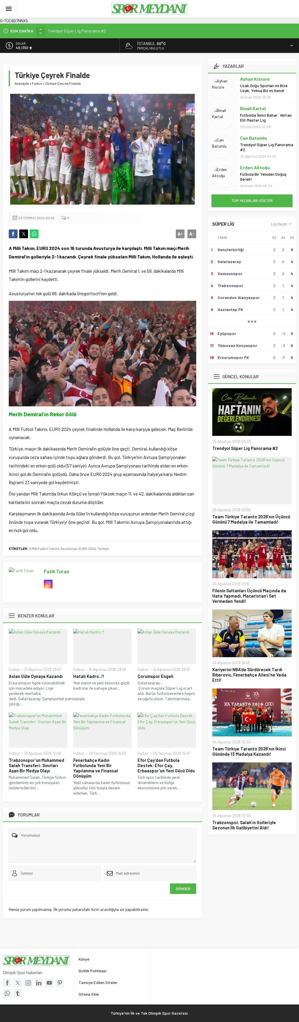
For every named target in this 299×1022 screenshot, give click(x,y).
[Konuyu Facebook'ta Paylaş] (13, 233)
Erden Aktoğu (255, 167)
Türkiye (103, 548)
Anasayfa (22, 83)
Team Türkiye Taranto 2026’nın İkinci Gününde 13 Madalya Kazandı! (249, 751)
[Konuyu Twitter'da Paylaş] (23, 233)
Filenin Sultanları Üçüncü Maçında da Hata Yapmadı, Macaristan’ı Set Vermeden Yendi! (249, 596)
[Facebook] (7, 982)
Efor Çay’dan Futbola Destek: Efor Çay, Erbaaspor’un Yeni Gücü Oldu (166, 765)
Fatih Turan (56, 571)
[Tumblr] (17, 993)
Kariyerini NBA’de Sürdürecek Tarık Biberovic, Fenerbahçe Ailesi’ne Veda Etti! (249, 675)
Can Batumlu (253, 138)
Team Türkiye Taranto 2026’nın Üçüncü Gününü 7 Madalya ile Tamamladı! (251, 519)
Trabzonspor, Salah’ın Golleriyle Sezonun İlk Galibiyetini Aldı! (244, 825)
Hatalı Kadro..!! (88, 676)
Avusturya (69, 548)
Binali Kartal (253, 108)
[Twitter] (17, 982)
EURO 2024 (87, 548)
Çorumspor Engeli (155, 676)
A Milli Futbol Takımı (44, 548)
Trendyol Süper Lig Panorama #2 (77, 30)
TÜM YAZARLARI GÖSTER (252, 200)
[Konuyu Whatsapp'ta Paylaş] (34, 233)
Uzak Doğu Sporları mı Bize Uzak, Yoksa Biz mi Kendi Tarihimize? (264, 90)
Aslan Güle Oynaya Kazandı (36, 676)
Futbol (37, 83)
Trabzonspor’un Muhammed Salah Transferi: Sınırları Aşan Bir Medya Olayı (36, 765)
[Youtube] (49, 982)
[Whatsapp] (7, 993)
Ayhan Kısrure (255, 79)
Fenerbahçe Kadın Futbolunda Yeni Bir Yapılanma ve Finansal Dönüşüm (95, 767)
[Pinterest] (59, 982)
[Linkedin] (38, 982)
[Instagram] (28, 982)
